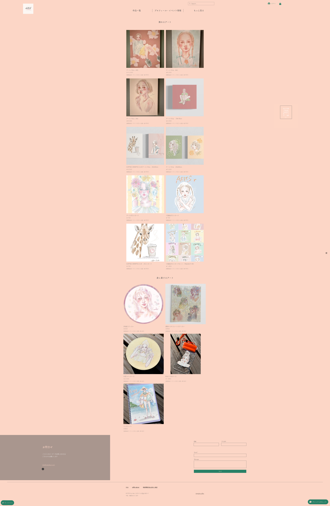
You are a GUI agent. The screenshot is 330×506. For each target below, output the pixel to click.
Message (196, 459)
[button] (280, 3)
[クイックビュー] (143, 304)
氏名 (195, 441)
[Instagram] (326, 253)
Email (195, 452)
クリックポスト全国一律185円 (141, 75)
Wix (143, 493)
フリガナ (223, 441)
